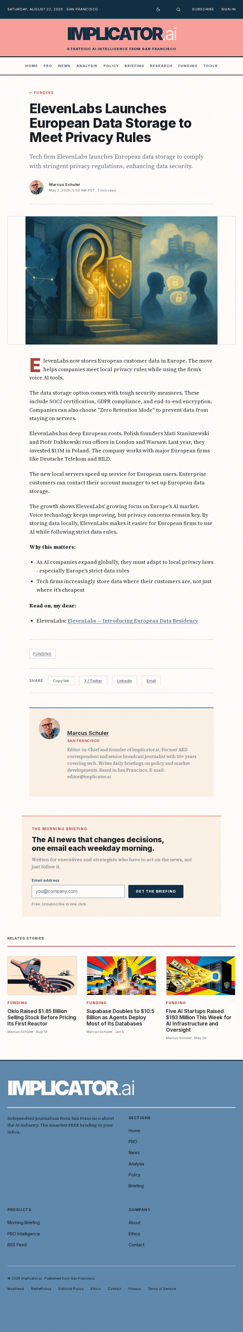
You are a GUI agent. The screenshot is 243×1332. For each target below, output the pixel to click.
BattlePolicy (41, 1289)
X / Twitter (93, 681)
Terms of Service (162, 1289)
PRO (48, 66)
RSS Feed (17, 1244)
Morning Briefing (23, 1222)
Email (151, 681)
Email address (45, 880)
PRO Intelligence (23, 1233)
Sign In (228, 9)
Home (31, 66)
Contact (136, 1244)
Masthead (15, 1289)
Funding (187, 66)
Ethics (134, 1233)
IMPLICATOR (121, 33)
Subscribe (203, 9)
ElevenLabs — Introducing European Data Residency (133, 620)
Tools (210, 66)
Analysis (86, 66)
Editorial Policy (71, 1289)
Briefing (134, 66)
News (64, 66)
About (134, 1222)
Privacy (135, 1289)
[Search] (178, 9)
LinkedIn (124, 681)
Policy (111, 66)
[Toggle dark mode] (158, 9)
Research (161, 66)
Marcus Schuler (64, 184)
